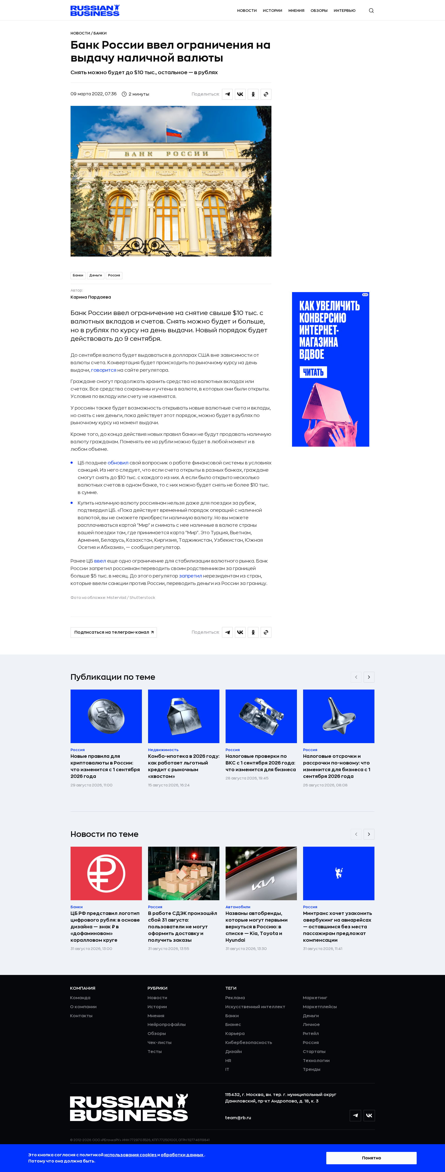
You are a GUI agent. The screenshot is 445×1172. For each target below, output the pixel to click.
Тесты (155, 1052)
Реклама (235, 998)
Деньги (95, 275)
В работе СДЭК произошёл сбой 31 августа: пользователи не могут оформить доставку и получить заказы (182, 926)
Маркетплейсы (320, 1007)
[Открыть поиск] (371, 10)
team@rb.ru (238, 1118)
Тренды (311, 1069)
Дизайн (233, 1052)
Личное (311, 1025)
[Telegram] (355, 1115)
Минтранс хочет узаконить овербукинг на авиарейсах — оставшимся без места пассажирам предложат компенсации (337, 926)
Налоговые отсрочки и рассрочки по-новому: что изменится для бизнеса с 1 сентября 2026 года (336, 766)
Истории (272, 10)
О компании (83, 1007)
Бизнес (233, 1025)
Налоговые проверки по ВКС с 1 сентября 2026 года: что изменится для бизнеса (261, 763)
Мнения (296, 10)
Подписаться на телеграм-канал (111, 632)
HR (228, 1061)
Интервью (345, 10)
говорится (103, 370)
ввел (99, 561)
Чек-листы (160, 1043)
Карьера (235, 1034)
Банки (100, 33)
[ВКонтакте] (369, 1115)
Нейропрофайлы (167, 1025)
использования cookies (130, 1155)
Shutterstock (142, 597)
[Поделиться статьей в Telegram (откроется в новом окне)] (227, 94)
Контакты (81, 1016)
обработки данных (182, 1155)
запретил (191, 576)
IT (227, 1069)
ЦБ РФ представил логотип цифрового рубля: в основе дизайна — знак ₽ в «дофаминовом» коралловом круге (105, 926)
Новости (247, 10)
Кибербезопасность (248, 1043)
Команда (80, 998)
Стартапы (314, 1052)
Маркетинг (315, 998)
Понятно (371, 1158)
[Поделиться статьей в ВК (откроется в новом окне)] (240, 94)
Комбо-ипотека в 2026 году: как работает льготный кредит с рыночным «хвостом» (183, 766)
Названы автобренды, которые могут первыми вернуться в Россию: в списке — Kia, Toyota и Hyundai (257, 926)
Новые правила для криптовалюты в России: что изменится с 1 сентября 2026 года (105, 766)
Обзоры (319, 10)
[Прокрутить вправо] (369, 677)
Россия (114, 275)
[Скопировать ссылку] (266, 94)
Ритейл (311, 1034)
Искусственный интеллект (255, 1007)
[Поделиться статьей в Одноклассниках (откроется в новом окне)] (253, 94)
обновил (118, 463)
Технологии (316, 1061)
